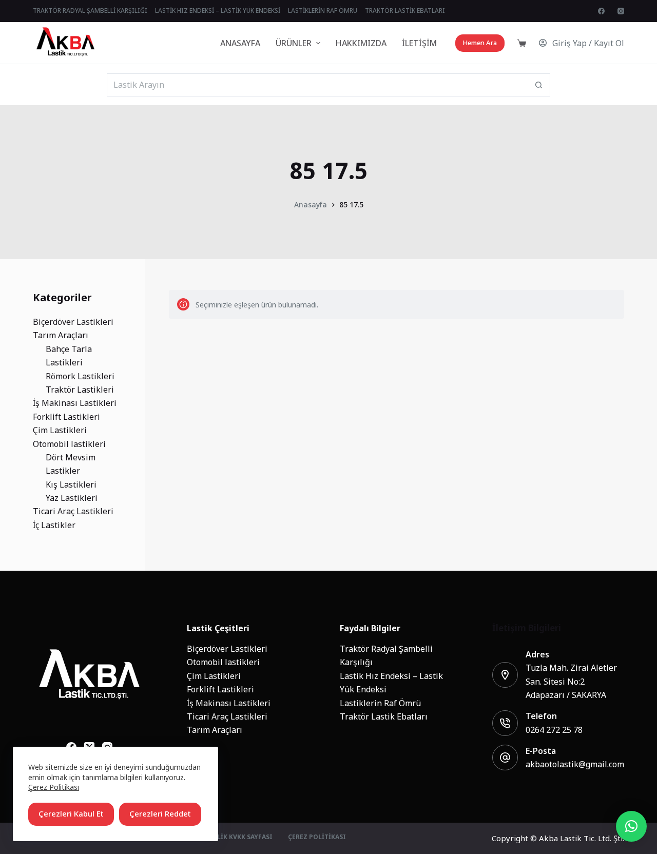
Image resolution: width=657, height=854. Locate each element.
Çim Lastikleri (214, 676)
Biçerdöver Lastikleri (227, 648)
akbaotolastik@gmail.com (575, 764)
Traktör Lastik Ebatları (384, 716)
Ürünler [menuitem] (294, 43)
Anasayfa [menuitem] (240, 43)
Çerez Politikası (53, 787)
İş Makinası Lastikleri (228, 703)
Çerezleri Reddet (160, 813)
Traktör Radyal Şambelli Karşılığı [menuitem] (90, 11)
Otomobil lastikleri (223, 662)
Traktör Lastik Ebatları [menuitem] (405, 11)
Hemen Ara (480, 42)
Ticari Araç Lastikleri (227, 716)
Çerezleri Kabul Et (71, 813)
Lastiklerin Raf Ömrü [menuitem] (322, 11)
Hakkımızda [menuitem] (361, 43)
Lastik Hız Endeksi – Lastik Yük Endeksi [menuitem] (217, 11)
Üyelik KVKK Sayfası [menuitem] (239, 837)
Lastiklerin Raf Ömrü (380, 703)
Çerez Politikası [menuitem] (317, 837)
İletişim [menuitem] (419, 43)
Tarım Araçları (214, 729)
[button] (631, 826)
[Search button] (538, 84)
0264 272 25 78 (554, 729)
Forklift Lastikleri (220, 689)
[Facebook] (601, 11)
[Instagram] (620, 11)
